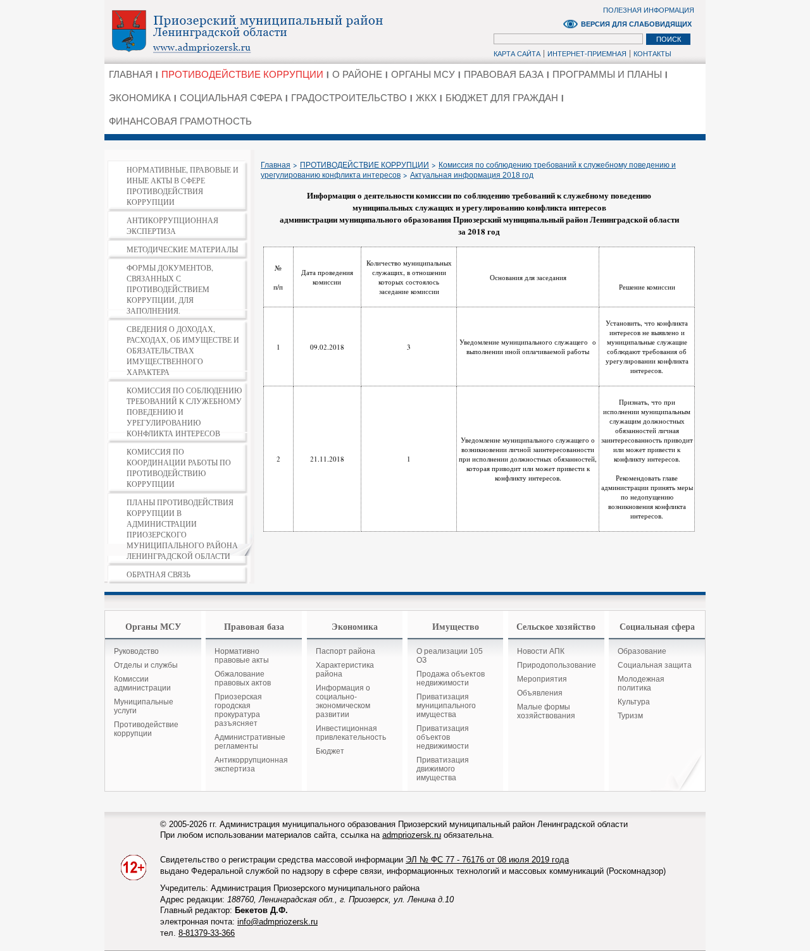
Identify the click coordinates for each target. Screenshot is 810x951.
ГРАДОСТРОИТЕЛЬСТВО (349, 97)
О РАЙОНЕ (357, 74)
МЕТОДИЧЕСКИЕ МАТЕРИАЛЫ (182, 249)
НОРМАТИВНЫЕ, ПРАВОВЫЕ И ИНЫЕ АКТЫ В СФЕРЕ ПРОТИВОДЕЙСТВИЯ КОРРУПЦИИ (183, 185)
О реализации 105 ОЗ (449, 656)
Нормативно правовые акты (242, 656)
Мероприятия (542, 679)
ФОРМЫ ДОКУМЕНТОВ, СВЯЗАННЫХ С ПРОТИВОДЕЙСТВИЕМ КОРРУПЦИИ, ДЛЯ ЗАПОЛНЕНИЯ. (170, 289)
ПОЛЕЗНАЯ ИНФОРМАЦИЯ (648, 10)
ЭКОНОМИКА (140, 97)
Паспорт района (345, 651)
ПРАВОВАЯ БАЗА (504, 74)
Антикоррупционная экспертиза (251, 764)
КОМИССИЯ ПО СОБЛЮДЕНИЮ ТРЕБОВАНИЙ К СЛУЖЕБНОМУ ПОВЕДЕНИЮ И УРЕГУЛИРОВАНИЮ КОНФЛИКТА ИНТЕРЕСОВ (184, 411)
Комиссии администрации (142, 683)
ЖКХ (426, 97)
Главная (275, 165)
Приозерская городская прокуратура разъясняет (238, 710)
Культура (634, 701)
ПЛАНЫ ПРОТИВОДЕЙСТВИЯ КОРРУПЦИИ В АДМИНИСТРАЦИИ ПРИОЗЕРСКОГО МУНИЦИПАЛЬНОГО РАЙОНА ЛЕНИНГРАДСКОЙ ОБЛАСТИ (182, 529)
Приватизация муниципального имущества (446, 705)
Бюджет (330, 751)
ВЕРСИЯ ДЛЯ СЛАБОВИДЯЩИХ (636, 24)
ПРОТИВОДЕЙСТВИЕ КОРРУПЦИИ (242, 74)
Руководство (136, 651)
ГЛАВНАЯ (131, 74)
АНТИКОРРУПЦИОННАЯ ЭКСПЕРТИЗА (172, 225)
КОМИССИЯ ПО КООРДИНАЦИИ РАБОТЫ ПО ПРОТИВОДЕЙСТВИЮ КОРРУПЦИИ (179, 467)
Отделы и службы (146, 665)
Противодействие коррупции (146, 729)
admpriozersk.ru (411, 835)
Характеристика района (345, 669)
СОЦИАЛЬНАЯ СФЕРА (231, 97)
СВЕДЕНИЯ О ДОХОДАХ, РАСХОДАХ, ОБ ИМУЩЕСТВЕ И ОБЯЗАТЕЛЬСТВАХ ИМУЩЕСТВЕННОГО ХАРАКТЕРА (183, 350)
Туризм (630, 715)
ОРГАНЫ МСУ (423, 74)
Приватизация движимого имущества (442, 769)
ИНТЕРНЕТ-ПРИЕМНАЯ (586, 54)
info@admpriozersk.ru (277, 921)
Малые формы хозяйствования (546, 711)
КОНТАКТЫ (652, 54)
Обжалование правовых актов (243, 678)
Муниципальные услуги (143, 706)
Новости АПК (540, 651)
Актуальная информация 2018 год (471, 175)
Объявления (540, 693)
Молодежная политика (641, 683)
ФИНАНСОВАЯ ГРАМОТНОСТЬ (180, 121)
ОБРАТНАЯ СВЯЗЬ (158, 574)
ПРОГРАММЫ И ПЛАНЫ (607, 74)
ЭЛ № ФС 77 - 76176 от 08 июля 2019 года (487, 859)
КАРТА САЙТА (517, 54)
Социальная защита (655, 665)
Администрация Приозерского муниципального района (269, 31)
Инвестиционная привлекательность (351, 733)
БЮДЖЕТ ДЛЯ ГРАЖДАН (502, 97)
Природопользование (556, 665)
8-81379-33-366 (206, 933)
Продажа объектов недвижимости (450, 678)
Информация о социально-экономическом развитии (343, 701)
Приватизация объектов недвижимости (442, 737)
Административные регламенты (250, 742)
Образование (642, 651)
